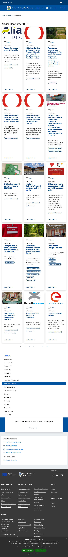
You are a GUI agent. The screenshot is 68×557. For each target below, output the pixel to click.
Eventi (53, 506)
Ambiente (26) (8, 359)
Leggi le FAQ (21, 528)
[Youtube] (46, 8)
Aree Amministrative (7, 492)
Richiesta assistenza (23, 531)
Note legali (37, 531)
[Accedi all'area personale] (61, 2)
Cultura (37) (7, 370)
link (50, 546)
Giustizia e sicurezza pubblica (40, 493)
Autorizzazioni (38, 511)
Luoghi (53, 503)
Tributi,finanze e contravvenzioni (38, 498)
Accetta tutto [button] (27, 550)
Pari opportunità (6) (9, 387)
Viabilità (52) (7, 415)
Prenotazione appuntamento (22, 521)
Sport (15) (7, 401)
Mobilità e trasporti (23, 507)
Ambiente (37, 502)
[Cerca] (65, 8)
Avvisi (8, 42)
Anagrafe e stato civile (24, 489)
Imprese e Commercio (24, 498)
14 (42, 347)
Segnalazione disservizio (24, 525)
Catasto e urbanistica (24, 504)
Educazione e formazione (41, 489)
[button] (34, 554)
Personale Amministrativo (8, 504)
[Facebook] (42, 8)
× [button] (66, 538)
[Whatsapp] (54, 8)
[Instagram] (50, 8)
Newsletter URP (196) (10, 384)
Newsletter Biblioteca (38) (11, 380)
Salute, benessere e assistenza (39, 506)
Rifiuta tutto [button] (41, 550)
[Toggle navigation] (3, 8)
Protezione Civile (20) (10, 391)
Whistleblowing (38, 525)
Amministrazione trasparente (39, 521)
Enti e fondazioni (5, 498)
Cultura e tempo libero (24, 492)
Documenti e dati (6, 507)
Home (3, 15)
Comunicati (54, 492)
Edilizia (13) (7, 373)
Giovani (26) (7, 377)
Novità (9, 15)
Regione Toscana (7, 2)
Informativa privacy (39, 528)
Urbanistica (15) (8, 411)
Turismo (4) (7, 408)
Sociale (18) (7, 397)
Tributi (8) (6, 404)
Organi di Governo (6, 489)
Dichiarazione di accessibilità (38, 535)
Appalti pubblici (22, 501)
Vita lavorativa (22, 495)
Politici (3, 501)
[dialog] (34, 547)
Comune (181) (8, 366)
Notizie (53, 489)
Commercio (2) (8, 363)
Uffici (2, 495)
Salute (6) (6, 394)
